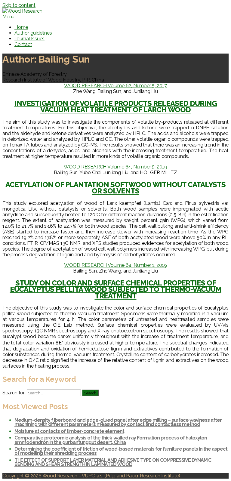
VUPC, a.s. (92, 476)
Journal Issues (29, 39)
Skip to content (18, 5)
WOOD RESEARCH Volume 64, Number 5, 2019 (115, 167)
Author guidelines (33, 33)
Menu (8, 17)
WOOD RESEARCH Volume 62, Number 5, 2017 (115, 85)
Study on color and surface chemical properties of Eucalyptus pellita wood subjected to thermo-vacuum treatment (115, 289)
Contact (23, 44)
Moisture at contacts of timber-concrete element (69, 431)
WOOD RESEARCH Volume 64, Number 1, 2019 (115, 265)
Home (21, 27)
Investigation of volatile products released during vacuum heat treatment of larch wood (115, 106)
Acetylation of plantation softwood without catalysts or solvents (115, 188)
